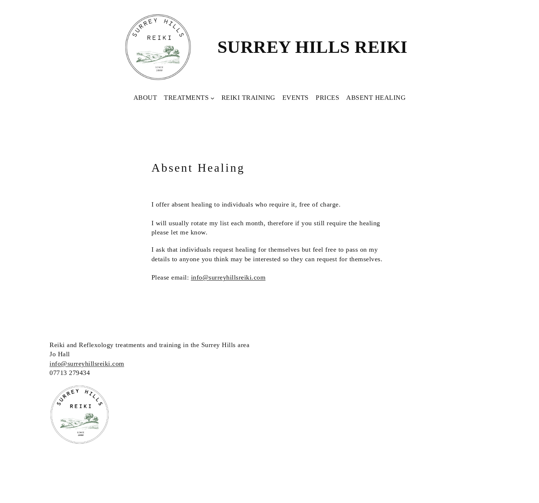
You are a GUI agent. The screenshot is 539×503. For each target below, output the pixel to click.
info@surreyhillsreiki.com (228, 277)
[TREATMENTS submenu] (212, 98)
